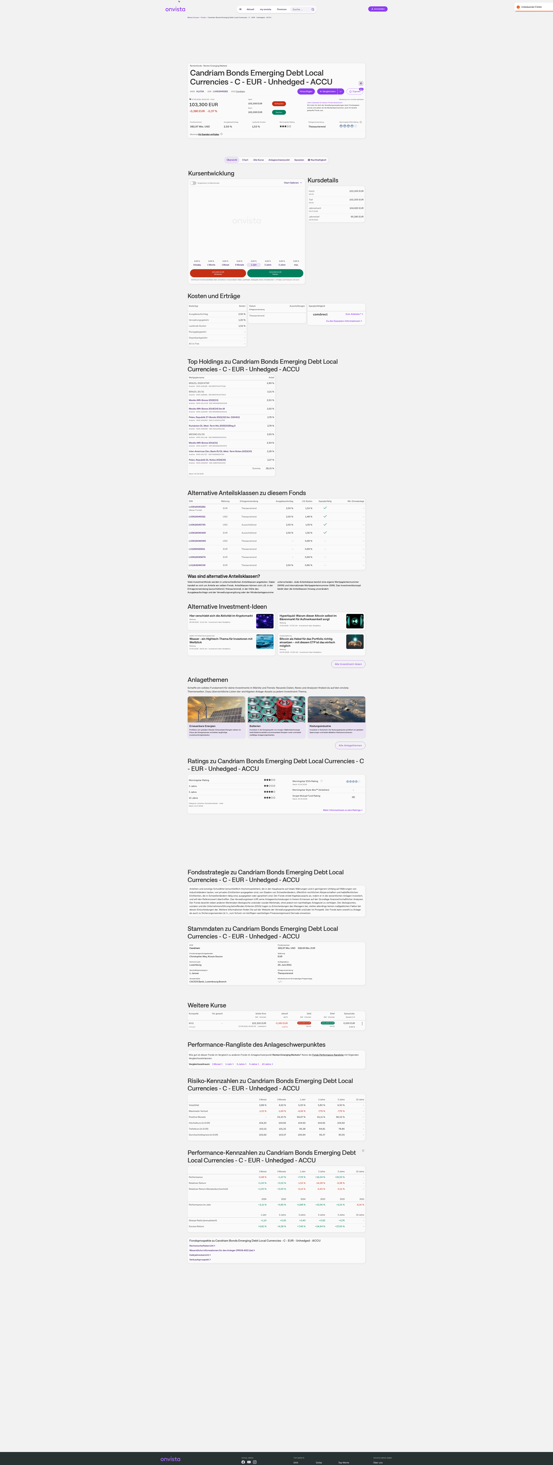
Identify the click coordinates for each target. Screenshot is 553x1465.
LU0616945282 (197, 506)
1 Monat (216, 1064)
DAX (295, 1462)
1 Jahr (228, 1064)
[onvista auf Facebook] (243, 1462)
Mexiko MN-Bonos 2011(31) (203, 442)
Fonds (203, 17)
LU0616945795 (197, 524)
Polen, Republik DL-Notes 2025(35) (207, 459)
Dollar (319, 1462)
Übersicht (232, 159)
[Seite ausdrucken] (361, 83)
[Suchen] (312, 9)
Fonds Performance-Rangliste (328, 1054)
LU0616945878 (197, 557)
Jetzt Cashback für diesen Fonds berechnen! (324, 102)
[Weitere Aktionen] (362, 1024)
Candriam (240, 91)
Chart (245, 159)
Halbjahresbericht (199, 1254)
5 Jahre (253, 1064)
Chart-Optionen (291, 182)
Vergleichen (329, 91)
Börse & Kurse (193, 17)
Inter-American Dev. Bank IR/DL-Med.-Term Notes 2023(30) (220, 451)
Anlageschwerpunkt (279, 159)
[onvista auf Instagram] (254, 1462)
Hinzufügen (306, 91)
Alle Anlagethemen (350, 745)
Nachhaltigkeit (318, 159)
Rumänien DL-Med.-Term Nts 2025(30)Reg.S (212, 425)
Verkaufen (279, 103)
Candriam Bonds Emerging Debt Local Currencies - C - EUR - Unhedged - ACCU (239, 17)
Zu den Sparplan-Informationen (343, 321)
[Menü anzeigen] (240, 9)
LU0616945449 (197, 532)
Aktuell (250, 9)
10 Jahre (266, 1064)
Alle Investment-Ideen (348, 664)
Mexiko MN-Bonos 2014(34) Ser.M (207, 408)
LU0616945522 (197, 516)
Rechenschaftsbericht (201, 1245)
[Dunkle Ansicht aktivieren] (179, 1)
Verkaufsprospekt (199, 1259)
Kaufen (279, 112)
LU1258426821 (197, 549)
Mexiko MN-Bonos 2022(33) (203, 400)
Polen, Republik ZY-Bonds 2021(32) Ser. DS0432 (214, 417)
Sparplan (299, 159)
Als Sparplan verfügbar (208, 134)
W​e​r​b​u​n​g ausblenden (301, 39)
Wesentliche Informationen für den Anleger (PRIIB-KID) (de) (221, 1250)
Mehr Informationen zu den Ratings (342, 810)
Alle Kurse (258, 159)
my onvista (265, 9)
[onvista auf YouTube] (249, 1462)
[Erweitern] (341, 91)
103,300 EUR (304, 1023)
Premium (282, 9)
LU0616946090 (197, 540)
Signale (356, 91)
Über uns (378, 1462)
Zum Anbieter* (353, 314)
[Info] (360, 122)
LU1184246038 (197, 565)
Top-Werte (343, 1462)
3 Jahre (241, 1064)
